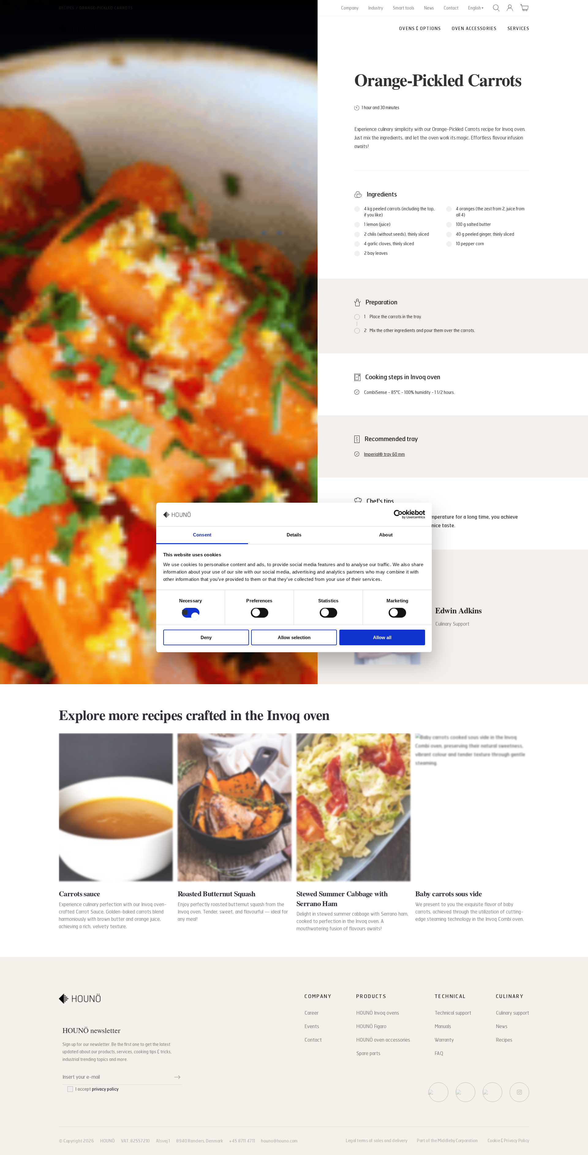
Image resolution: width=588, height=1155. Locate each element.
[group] (116, 831)
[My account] (510, 8)
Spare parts (368, 1053)
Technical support (453, 1013)
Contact (451, 8)
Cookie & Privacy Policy (508, 1140)
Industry (375, 8)
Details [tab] (294, 534)
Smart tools (403, 8)
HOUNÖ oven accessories (383, 1040)
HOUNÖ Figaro (371, 1026)
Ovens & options (420, 28)
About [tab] (386, 534)
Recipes (66, 8)
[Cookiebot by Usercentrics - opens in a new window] (398, 514)
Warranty (444, 1040)
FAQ (439, 1053)
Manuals (443, 1026)
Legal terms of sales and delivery (376, 1140)
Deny (206, 637)
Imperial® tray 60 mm (384, 454)
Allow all (382, 637)
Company (350, 8)
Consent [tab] (202, 534)
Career (311, 1013)
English (474, 8)
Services (518, 28)
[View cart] (525, 7)
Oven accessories (474, 28)
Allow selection (294, 637)
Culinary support (512, 1013)
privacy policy (105, 1089)
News (429, 8)
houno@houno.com (279, 1141)
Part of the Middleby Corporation (447, 1140)
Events (311, 1026)
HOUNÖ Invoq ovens (377, 1013)
